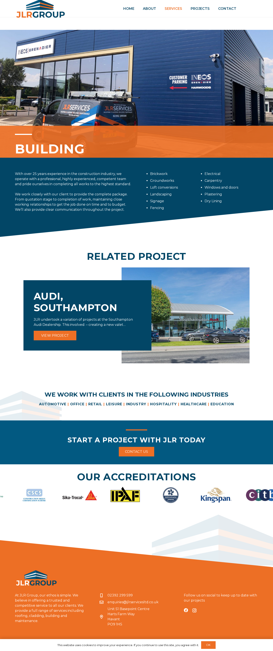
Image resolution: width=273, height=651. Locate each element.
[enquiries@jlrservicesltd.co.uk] (103, 602)
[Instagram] (194, 610)
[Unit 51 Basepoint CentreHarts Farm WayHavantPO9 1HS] (103, 617)
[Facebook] (186, 610)
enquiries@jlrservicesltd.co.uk (132, 602)
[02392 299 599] (103, 595)
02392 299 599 (120, 595)
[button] (185, 8)
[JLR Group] (36, 578)
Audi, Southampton (75, 302)
